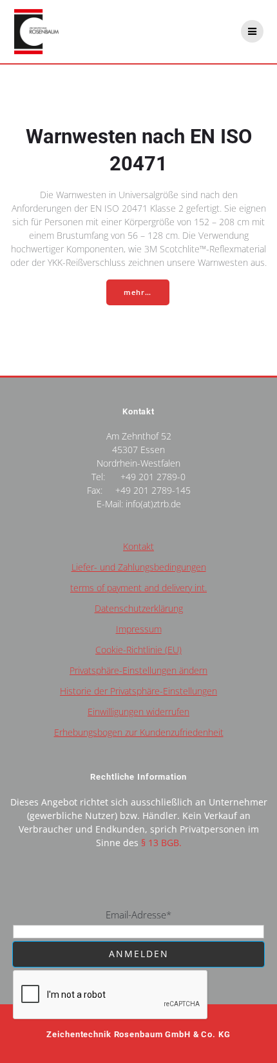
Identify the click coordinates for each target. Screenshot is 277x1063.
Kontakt (138, 546)
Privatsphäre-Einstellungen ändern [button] (138, 670)
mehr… (137, 292)
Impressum (139, 629)
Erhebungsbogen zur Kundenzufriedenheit (139, 732)
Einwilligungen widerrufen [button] (138, 711)
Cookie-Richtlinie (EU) (138, 649)
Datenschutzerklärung (139, 608)
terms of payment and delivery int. (138, 588)
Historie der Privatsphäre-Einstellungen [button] (138, 691)
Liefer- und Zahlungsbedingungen (139, 567)
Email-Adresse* (138, 914)
